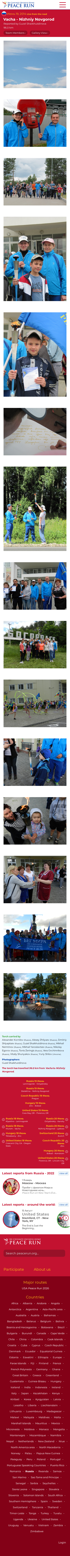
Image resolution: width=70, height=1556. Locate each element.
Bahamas (50, 1315)
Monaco (44, 1429)
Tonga (33, 1513)
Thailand (53, 1507)
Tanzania (38, 1507)
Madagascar (54, 1411)
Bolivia (60, 1321)
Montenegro (18, 1435)
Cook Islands (55, 1339)
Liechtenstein (49, 1405)
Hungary (56, 1381)
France (57, 1363)
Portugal (55, 1459)
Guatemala (17, 1381)
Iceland (15, 1387)
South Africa (55, 1495)
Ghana (56, 1369)
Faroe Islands (18, 1363)
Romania (15, 1471)
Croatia (12, 1345)
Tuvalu (57, 1513)
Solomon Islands (33, 1495)
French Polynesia (21, 1369)
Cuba (24, 1345)
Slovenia (13, 1495)
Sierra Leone (20, 1489)
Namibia (56, 1435)
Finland (44, 1363)
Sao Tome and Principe (45, 1477)
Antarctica (15, 1309)
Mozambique (37, 1435)
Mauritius (41, 1423)
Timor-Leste (17, 1513)
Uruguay (13, 1525)
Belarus (31, 1321)
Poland (41, 1459)
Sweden (57, 1501)
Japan (25, 1393)
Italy (14, 1393)
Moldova (29, 1429)
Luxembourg (34, 1411)
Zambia (58, 1525)
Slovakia (54, 1489)
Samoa (57, 1471)
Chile (11, 1339)
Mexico (55, 1423)
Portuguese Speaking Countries (26, 1465)
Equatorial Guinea (51, 1351)
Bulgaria (12, 1333)
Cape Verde (58, 1333)
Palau (28, 1453)
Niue (62, 1441)
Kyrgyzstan (42, 1399)
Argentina (32, 1309)
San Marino (20, 1477)
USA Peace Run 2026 (35, 1288)
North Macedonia (50, 1447)
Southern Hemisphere (23, 1501)
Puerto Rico (57, 1465)
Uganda (18, 1519)
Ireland (56, 1387)
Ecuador (30, 1351)
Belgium (46, 1321)
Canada (42, 1333)
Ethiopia (43, 1357)
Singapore (38, 1489)
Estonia (14, 1357)
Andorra (42, 1303)
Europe (57, 1357)
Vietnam (43, 1525)
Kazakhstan (40, 1393)
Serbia (34, 1483)
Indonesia (41, 1387)
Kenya (56, 1393)
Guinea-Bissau (37, 1381)
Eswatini (28, 1357)
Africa (15, 1303)
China (23, 1339)
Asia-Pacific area (53, 1309)
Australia (21, 1315)
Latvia (57, 1399)
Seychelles (49, 1483)
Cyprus (36, 1345)
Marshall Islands (21, 1423)
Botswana (47, 1327)
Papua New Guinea (48, 1453)
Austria (35, 1315)
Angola (55, 1303)
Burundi (27, 1333)
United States (50, 1519)
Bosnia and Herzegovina (22, 1327)
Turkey (45, 1513)
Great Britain (21, 1375)
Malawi (15, 1417)
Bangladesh (15, 1321)
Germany (42, 1369)
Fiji (33, 1363)
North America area (23, 1447)
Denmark (15, 1351)
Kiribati (15, 1399)
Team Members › (15, 32)
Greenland (52, 1375)
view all (63, 1173)
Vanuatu (28, 1525)
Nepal (10, 1441)
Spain (44, 1501)
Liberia (32, 1405)
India (27, 1387)
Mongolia (59, 1429)
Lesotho (19, 1405)
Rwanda (43, 1471)
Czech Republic (54, 1345)
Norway (16, 1453)
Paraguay (16, 1459)
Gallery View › (40, 32)
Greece (37, 1375)
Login (62, 1542)
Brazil (61, 1327)
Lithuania (16, 1411)
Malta (57, 1417)
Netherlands (26, 1441)
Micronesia (13, 1429)
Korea (28, 1399)
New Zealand (46, 1441)
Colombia (37, 1339)
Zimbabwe (36, 1531)
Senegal (21, 1483)
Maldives (44, 1417)
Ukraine (33, 1519)
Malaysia (29, 1417)
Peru (30, 1459)
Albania (28, 1303)
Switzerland (20, 1507)
